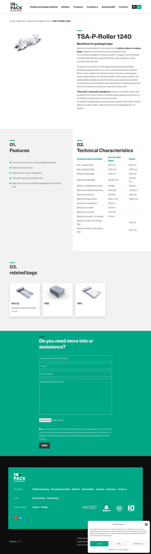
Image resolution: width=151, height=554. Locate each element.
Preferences (138, 544)
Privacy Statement (122, 549)
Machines (21, 21)
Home (12, 21)
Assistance (92, 7)
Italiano (36, 507)
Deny (119, 544)
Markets (65, 7)
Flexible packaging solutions (44, 7)
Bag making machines (61, 489)
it (134, 7)
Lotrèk (19, 541)
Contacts (123, 7)
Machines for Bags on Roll (38, 21)
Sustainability (108, 7)
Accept (99, 544)
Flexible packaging (41, 489)
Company (78, 7)
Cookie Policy (112, 549)
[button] (146, 524)
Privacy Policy (39, 498)
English (44, 507)
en (139, 7)
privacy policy (81, 429)
